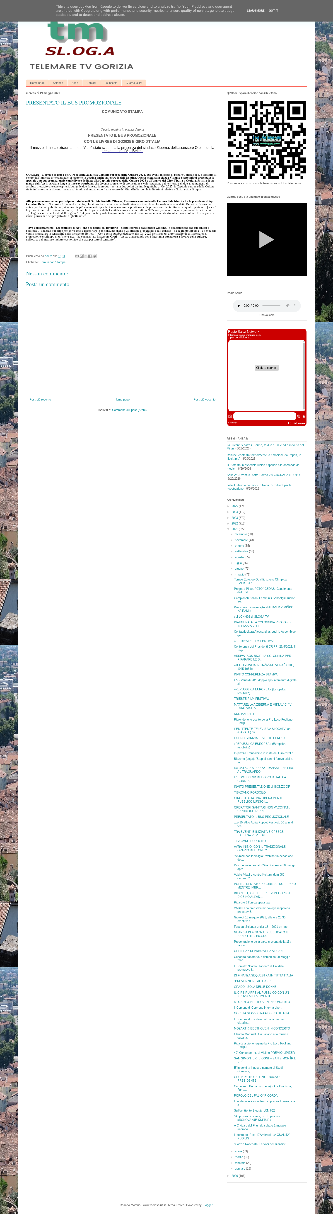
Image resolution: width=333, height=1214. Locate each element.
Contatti (91, 83)
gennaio (240, 1168)
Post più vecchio (204, 399)
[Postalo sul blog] (81, 256)
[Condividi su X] (85, 256)
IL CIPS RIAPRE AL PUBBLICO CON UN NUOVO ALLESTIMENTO (261, 994)
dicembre (241, 534)
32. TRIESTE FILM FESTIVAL (254, 641)
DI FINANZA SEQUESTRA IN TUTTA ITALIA (263, 975)
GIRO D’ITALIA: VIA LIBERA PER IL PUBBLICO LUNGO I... (258, 800)
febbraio (240, 1163)
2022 (235, 523)
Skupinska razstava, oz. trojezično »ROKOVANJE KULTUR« (257, 1118)
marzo (239, 1157)
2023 (235, 518)
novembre (242, 540)
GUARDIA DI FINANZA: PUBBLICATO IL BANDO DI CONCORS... (261, 934)
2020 (235, 1176)
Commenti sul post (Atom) (129, 410)
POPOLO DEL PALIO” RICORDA (256, 1095)
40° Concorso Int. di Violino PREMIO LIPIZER (264, 1052)
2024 (235, 512)
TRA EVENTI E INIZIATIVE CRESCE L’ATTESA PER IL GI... (259, 833)
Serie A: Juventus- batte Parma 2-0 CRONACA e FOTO (263, 475)
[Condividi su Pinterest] (94, 256)
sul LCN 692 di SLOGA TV (251, 616)
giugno (239, 568)
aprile (239, 1151)
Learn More (255, 10)
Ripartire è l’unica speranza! (252, 902)
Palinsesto (110, 83)
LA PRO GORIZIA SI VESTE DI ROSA (259, 738)
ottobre (240, 545)
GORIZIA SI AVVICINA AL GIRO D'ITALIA (261, 1013)
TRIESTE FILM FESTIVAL (251, 698)
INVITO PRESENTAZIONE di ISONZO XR (262, 786)
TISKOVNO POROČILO (250, 792)
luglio (239, 563)
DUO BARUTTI (244, 714)
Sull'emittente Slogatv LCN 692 (254, 1110)
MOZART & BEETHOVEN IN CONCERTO (262, 1002)
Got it (273, 10)
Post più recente (40, 399)
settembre (242, 551)
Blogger (207, 1205)
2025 (235, 506)
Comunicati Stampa (52, 262)
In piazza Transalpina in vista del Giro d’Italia (263, 753)
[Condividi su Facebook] (90, 256)
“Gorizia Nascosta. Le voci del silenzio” (259, 1144)
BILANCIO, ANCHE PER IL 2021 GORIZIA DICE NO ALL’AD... (262, 894)
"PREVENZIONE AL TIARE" (253, 981)
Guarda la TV (134, 83)
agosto (240, 557)
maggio (240, 574)
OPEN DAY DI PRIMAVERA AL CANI (258, 951)
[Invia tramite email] (77, 256)
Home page (37, 83)
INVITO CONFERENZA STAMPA (256, 674)
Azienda (58, 83)
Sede (75, 83)
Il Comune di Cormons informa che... (258, 1007)
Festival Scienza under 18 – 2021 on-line (260, 926)
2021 (235, 529)
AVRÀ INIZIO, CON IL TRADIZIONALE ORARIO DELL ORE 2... (260, 848)
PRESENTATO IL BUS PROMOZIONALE (261, 816)
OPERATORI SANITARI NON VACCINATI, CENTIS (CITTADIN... (262, 809)
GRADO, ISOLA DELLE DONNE (255, 986)
